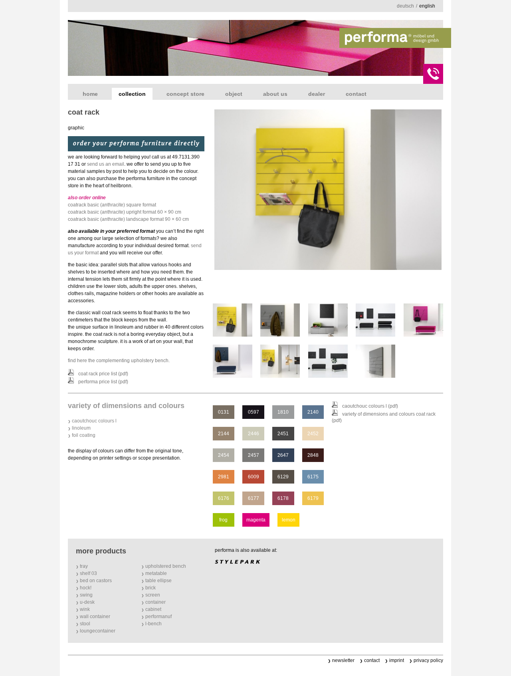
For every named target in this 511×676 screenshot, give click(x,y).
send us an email (105, 164)
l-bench (153, 623)
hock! (85, 588)
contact (356, 94)
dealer (316, 94)
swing (86, 595)
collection (132, 94)
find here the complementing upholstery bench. (119, 360)
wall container (95, 616)
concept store (185, 94)
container (155, 602)
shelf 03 (88, 573)
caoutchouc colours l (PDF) (370, 406)
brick (150, 588)
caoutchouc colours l (94, 421)
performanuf (158, 616)
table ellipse (158, 580)
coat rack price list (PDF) (103, 374)
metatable (156, 573)
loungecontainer (97, 631)
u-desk (87, 602)
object (233, 94)
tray (84, 566)
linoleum (81, 428)
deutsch (405, 6)
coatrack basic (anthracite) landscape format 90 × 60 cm (128, 219)
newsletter (343, 660)
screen (152, 595)
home (90, 94)
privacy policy (428, 660)
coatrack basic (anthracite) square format (112, 205)
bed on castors (96, 580)
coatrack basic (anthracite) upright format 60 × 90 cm (124, 212)
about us (275, 94)
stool (85, 623)
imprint (396, 660)
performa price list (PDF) (103, 382)
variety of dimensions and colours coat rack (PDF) (384, 417)
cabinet (153, 609)
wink (85, 609)
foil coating (83, 435)
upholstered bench (165, 566)
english (427, 6)
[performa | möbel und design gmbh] (395, 38)
